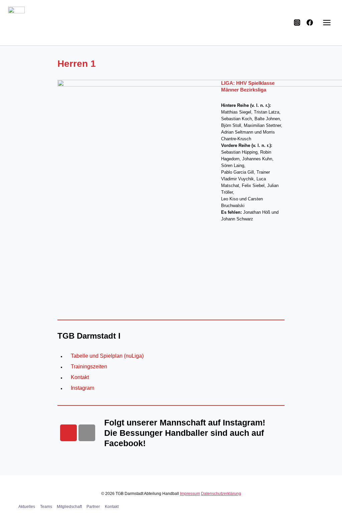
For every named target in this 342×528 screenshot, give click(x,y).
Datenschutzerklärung (221, 493)
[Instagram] (297, 22)
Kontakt (112, 506)
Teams (46, 506)
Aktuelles (26, 506)
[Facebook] (310, 22)
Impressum (190, 493)
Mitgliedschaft (69, 506)
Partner (93, 506)
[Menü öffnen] (326, 22)
